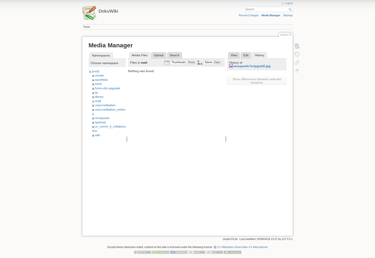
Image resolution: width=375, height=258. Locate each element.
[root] (95, 71)
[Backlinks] (297, 62)
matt (98, 101)
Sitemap (288, 15)
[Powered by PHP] (178, 252)
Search (291, 9)
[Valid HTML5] (196, 252)
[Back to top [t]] (297, 71)
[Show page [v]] (297, 46)
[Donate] (160, 252)
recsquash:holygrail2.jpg (252, 66)
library (99, 96)
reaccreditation (105, 105)
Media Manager (271, 15)
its (96, 92)
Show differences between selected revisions (256, 80)
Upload (158, 55)
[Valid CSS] (214, 252)
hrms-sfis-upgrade (107, 88)
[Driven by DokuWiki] (232, 252)
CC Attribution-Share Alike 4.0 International (242, 247)
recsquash (102, 118)
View (234, 55)
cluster (99, 75)
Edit (245, 55)
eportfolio (101, 79)
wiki (97, 135)
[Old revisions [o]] (297, 54)
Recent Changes (249, 15)
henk (98, 84)
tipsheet (100, 122)
